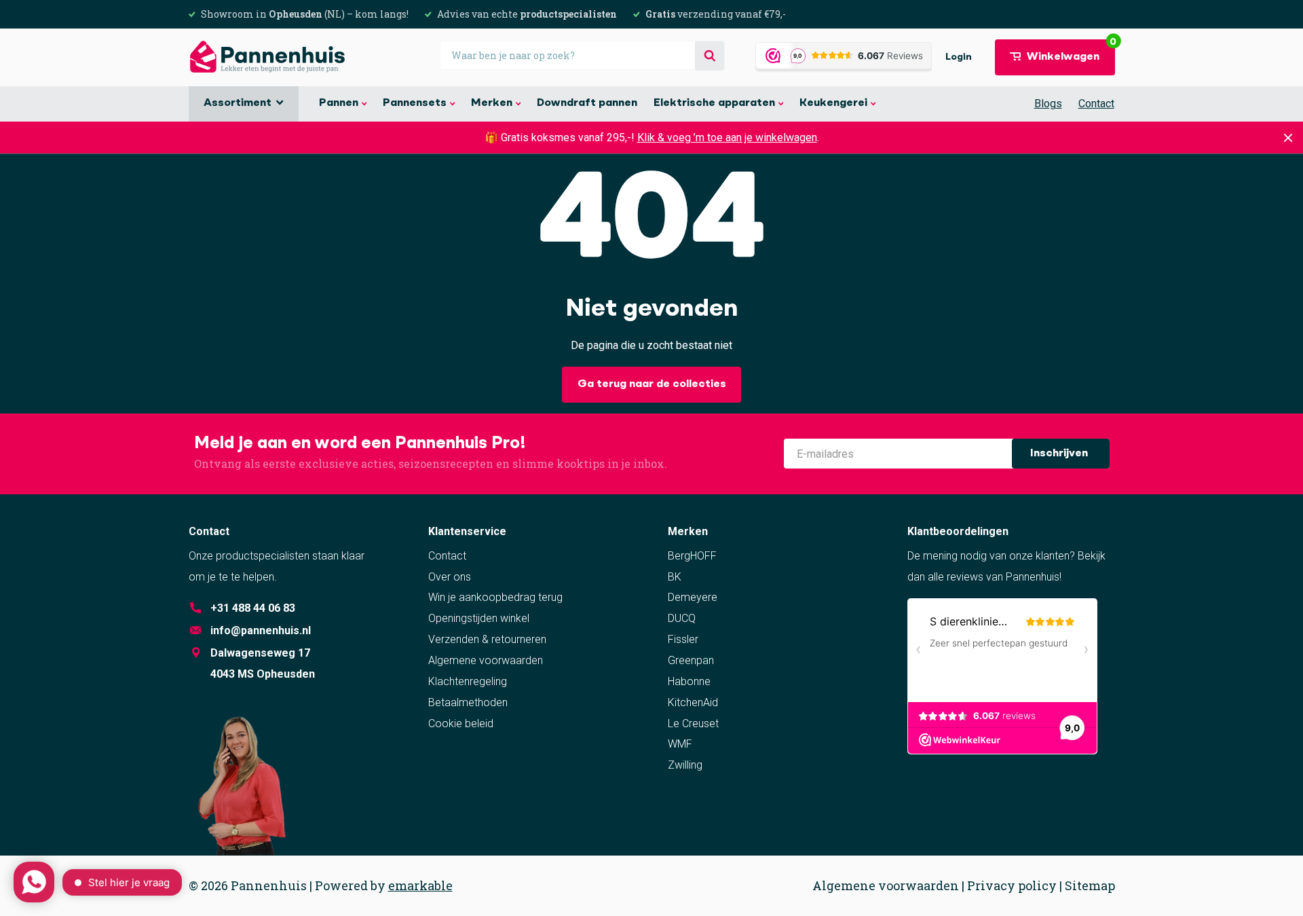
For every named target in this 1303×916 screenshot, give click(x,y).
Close (1288, 137)
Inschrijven (1060, 453)
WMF (680, 743)
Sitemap (1090, 885)
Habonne (689, 681)
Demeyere (692, 597)
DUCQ (682, 618)
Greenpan (691, 660)
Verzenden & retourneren (487, 639)
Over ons (449, 576)
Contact (1096, 103)
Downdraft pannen (587, 103)
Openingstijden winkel (478, 618)
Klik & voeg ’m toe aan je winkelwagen (727, 137)
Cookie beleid (460, 723)
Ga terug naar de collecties (652, 384)
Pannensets (415, 103)
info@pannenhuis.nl (260, 630)
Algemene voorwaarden (485, 660)
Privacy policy (1012, 885)
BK (674, 576)
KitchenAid (693, 702)
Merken (491, 103)
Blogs (1048, 103)
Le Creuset (693, 723)
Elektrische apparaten (714, 103)
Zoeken (709, 56)
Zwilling (685, 764)
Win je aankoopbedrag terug (495, 597)
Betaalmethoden (468, 702)
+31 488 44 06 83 (252, 608)
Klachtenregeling (467, 681)
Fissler (683, 639)
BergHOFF (692, 555)
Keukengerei (833, 103)
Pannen (338, 103)
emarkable (420, 885)
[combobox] (582, 55)
